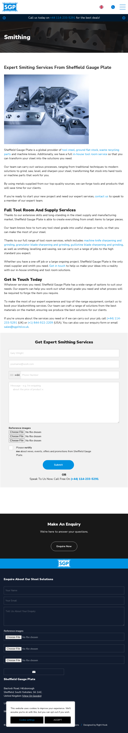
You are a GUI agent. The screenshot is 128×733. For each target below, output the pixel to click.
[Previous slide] (4, 17)
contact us (101, 196)
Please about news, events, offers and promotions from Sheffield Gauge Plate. (53, 451)
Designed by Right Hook (95, 724)
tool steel (68, 150)
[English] (101, 7)
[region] (40, 714)
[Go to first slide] (124, 17)
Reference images (20, 428)
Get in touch (57, 266)
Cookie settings (27, 719)
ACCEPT (58, 719)
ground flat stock (87, 150)
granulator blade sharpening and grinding (42, 245)
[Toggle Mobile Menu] (123, 7)
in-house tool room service (90, 154)
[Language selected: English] (101, 7)
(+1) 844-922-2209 (40, 322)
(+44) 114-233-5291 (84, 479)
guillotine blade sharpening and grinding (97, 245)
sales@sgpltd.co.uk (16, 327)
